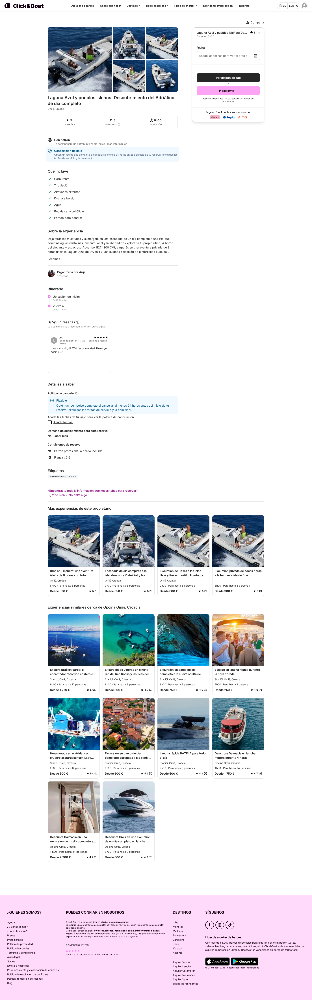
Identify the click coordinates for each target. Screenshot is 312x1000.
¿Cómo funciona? (17, 931)
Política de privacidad (20, 944)
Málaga (177, 948)
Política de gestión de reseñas (25, 978)
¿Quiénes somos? (17, 926)
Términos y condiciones (21, 952)
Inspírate (244, 5)
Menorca (178, 926)
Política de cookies (18, 948)
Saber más (60, 436)
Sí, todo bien (56, 495)
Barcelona (179, 939)
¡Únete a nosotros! (18, 965)
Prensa (11, 935)
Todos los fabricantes (185, 983)
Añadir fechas (63, 422)
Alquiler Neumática (184, 975)
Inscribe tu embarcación (217, 5)
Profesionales (15, 939)
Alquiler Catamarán (184, 970)
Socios (11, 961)
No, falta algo (78, 495)
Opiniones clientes (77, 945)
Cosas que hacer (110, 5)
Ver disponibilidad (228, 78)
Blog (9, 982)
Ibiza (176, 922)
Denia (176, 944)
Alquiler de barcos (82, 5)
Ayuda (11, 922)
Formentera (179, 935)
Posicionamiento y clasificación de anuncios (33, 970)
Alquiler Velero (181, 962)
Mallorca (178, 931)
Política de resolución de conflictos (27, 974)
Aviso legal (13, 957)
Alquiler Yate (180, 979)
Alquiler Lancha (182, 966)
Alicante (177, 952)
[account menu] (304, 5)
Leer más (54, 259)
